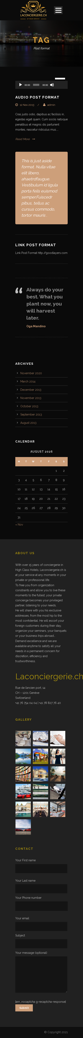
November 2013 (30, 398)
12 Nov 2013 (27, 104)
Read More (22, 139)
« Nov (19, 524)
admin (51, 104)
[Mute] (52, 85)
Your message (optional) (31, 952)
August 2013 (28, 422)
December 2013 (30, 389)
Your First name (25, 860)
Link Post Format (35, 245)
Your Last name (25, 880)
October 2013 (29, 406)
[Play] (21, 85)
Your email (22, 918)
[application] (41, 85)
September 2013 (31, 414)
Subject (20, 935)
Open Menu (58, 10)
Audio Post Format (37, 97)
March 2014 (27, 381)
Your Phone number (28, 897)
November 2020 (31, 373)
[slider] (60, 78)
